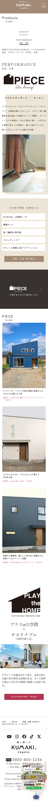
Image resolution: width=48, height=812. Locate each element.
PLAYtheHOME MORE (24, 696)
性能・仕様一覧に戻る (24, 258)
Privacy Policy (10, 779)
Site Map (14, 767)
